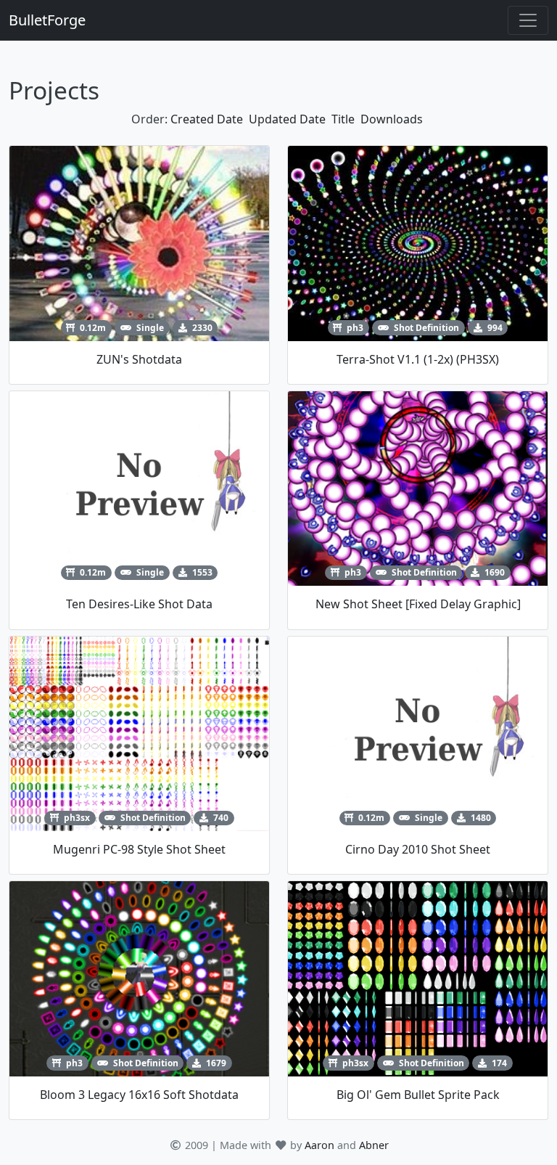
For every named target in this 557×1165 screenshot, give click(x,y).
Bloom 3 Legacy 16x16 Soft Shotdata (139, 1095)
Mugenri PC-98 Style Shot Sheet (139, 849)
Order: (149, 119)
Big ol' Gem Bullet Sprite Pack (418, 1095)
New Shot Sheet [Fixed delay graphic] (418, 604)
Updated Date (287, 119)
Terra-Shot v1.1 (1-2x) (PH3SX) (418, 359)
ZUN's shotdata (139, 359)
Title (343, 119)
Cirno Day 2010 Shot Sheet (417, 849)
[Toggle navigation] (528, 20)
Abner (374, 1145)
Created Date (206, 119)
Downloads (391, 119)
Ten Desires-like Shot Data (139, 604)
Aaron (319, 1145)
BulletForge (47, 20)
